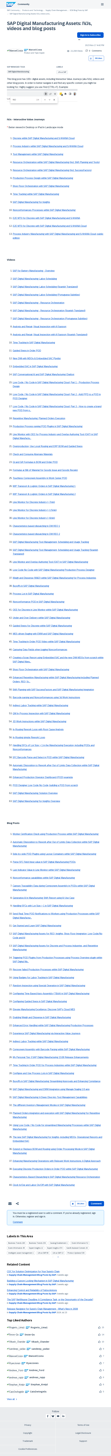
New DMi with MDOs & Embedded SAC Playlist (37, 358)
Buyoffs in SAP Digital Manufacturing (31, 586)
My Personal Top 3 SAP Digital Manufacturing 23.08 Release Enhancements (51, 1057)
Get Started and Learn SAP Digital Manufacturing (37, 925)
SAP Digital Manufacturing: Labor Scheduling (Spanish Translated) (45, 286)
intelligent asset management (20, 1253)
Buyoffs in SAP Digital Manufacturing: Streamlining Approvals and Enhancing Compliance (56, 1081)
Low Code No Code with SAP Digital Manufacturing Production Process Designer (54, 570)
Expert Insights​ (53, 1248)
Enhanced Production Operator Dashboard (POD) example (43, 777)
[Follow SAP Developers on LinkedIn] (63, 1416)
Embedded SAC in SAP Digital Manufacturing (35, 366)
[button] (91, 58)
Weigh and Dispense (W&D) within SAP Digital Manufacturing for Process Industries (54, 578)
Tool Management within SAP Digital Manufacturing (38, 154)
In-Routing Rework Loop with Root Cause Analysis (38, 729)
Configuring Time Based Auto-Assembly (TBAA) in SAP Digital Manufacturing (51, 993)
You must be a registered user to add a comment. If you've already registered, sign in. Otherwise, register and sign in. (54, 1215)
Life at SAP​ (57, 1253)
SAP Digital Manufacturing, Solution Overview (35, 793)
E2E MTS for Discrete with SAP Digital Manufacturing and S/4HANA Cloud (50, 226)
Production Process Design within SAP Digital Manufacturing (43, 178)
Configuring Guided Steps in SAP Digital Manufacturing (40, 1001)
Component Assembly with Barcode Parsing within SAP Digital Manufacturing (51, 1049)
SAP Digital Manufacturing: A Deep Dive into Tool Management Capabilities (50, 1097)
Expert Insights (35, 1248)
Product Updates (74, 1253)
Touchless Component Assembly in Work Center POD (40, 478)
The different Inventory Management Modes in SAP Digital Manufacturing (49, 1105)
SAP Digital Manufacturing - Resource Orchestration (38, 302)
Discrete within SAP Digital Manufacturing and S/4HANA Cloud (44, 138)
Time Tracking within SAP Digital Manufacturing (36, 194)
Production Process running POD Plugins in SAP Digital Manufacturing (47, 426)
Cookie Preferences (27, 1449)
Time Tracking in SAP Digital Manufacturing (34, 342)
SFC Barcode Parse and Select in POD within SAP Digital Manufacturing (48, 757)
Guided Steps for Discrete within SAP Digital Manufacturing (42, 626)
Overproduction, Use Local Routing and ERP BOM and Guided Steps (48, 446)
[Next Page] (58, 1257)
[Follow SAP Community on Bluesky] (53, 1416)
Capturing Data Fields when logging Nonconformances (40, 649)
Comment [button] (96, 1203)
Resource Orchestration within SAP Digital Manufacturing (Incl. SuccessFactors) (52, 170)
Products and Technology (32, 10)
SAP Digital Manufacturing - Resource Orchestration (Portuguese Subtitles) (50, 318)
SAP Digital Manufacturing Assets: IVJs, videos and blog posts (49, 26)
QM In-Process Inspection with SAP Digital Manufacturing (41, 713)
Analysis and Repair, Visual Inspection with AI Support (39, 326)
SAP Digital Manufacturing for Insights (31, 202)
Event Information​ (15, 1248)
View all (11, 1399)
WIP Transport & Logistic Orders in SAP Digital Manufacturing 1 (44, 486)
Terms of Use (83, 1425)
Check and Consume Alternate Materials (33, 454)
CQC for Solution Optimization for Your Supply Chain (33, 1271)
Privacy (27, 1425)
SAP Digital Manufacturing (18, 72)
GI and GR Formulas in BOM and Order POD (35, 462)
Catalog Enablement (58, 1243)
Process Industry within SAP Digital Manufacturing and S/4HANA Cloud (48, 146)
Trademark (28, 1441)
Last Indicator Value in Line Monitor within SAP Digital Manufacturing (46, 870)
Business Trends (15, 1243)
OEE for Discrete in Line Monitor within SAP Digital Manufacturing (45, 610)
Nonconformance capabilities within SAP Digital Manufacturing (44, 878)
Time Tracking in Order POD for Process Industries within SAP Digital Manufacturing (54, 1065)
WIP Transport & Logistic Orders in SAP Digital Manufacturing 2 (44, 494)
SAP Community (13, 10)
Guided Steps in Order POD (27, 350)
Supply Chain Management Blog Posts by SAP (32, 1275)
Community (23, 4)
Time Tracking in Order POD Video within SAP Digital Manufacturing (46, 641)
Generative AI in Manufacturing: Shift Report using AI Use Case (43, 898)
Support (83, 1441)
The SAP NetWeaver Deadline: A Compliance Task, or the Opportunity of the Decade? (50, 1299)
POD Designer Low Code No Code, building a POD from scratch (45, 785)
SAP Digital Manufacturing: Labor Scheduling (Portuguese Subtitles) (46, 294)
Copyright (27, 1433)
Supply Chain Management (56, 10)
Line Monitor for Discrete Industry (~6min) (34, 518)
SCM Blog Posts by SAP (79, 10)
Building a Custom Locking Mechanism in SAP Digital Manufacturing (40, 1281)
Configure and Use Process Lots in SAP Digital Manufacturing (43, 1073)
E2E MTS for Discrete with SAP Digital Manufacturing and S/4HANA (46, 218)
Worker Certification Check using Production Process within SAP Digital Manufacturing (55, 834)
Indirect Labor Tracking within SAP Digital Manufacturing (40, 705)
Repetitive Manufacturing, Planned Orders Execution (39, 418)
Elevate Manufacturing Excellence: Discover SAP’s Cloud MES (44, 1009)
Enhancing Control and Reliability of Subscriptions (32, 1290)
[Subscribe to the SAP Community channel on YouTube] (58, 1416)
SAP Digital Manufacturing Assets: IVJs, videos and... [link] (30, 14)
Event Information (79, 1243)
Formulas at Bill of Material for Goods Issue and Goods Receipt (45, 470)
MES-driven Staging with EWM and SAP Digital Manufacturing (43, 634)
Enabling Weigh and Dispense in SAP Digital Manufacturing (42, 1017)
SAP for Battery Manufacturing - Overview (34, 271)
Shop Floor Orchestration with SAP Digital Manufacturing (41, 186)
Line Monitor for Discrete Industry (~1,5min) (35, 510)
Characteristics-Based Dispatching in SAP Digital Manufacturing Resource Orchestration (56, 1177)
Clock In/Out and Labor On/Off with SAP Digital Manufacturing (44, 1185)
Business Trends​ (35, 1243)
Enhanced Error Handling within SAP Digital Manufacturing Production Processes (53, 1025)
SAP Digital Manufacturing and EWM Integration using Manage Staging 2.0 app (51, 1089)
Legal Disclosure (83, 1433)
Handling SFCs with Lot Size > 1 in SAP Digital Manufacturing (43, 905)
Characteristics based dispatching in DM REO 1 (36, 526)
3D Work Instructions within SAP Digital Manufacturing (39, 721)
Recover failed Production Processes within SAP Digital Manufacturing (48, 969)
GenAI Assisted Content (75, 1248)
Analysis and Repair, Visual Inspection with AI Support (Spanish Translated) (50, 334)
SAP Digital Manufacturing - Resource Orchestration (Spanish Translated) (49, 310)
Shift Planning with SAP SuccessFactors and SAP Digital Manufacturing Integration (53, 689)
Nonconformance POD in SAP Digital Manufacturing (38, 602)
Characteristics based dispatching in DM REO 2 (36, 534)
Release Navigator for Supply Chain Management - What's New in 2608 (42, 1309)
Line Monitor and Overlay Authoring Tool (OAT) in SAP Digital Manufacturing (50, 562)
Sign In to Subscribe (90, 35)
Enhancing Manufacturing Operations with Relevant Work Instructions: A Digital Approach (57, 1161)
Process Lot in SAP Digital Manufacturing (33, 594)
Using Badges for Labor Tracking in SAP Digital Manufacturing (43, 977)
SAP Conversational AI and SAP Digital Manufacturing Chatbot (43, 374)
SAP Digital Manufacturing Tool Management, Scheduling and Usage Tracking (51, 542)
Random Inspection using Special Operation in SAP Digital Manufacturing (49, 985)
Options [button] (78, 40)
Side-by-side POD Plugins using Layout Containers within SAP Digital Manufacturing (54, 854)
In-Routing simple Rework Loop (29, 737)
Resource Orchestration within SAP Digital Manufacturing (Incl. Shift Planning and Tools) (56, 162)
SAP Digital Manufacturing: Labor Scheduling (35, 278)
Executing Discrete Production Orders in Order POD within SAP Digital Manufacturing (55, 1169)
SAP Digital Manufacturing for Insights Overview (36, 801)
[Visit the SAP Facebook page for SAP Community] (48, 1416)
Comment (18, 1222)
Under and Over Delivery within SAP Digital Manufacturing (41, 618)
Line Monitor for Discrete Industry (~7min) (34, 502)
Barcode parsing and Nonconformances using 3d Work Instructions (46, 697)
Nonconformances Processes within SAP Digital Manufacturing (44, 210)
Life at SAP (62, 72)
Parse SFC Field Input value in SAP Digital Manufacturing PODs (44, 862)
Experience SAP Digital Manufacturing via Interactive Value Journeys (46, 1033)
